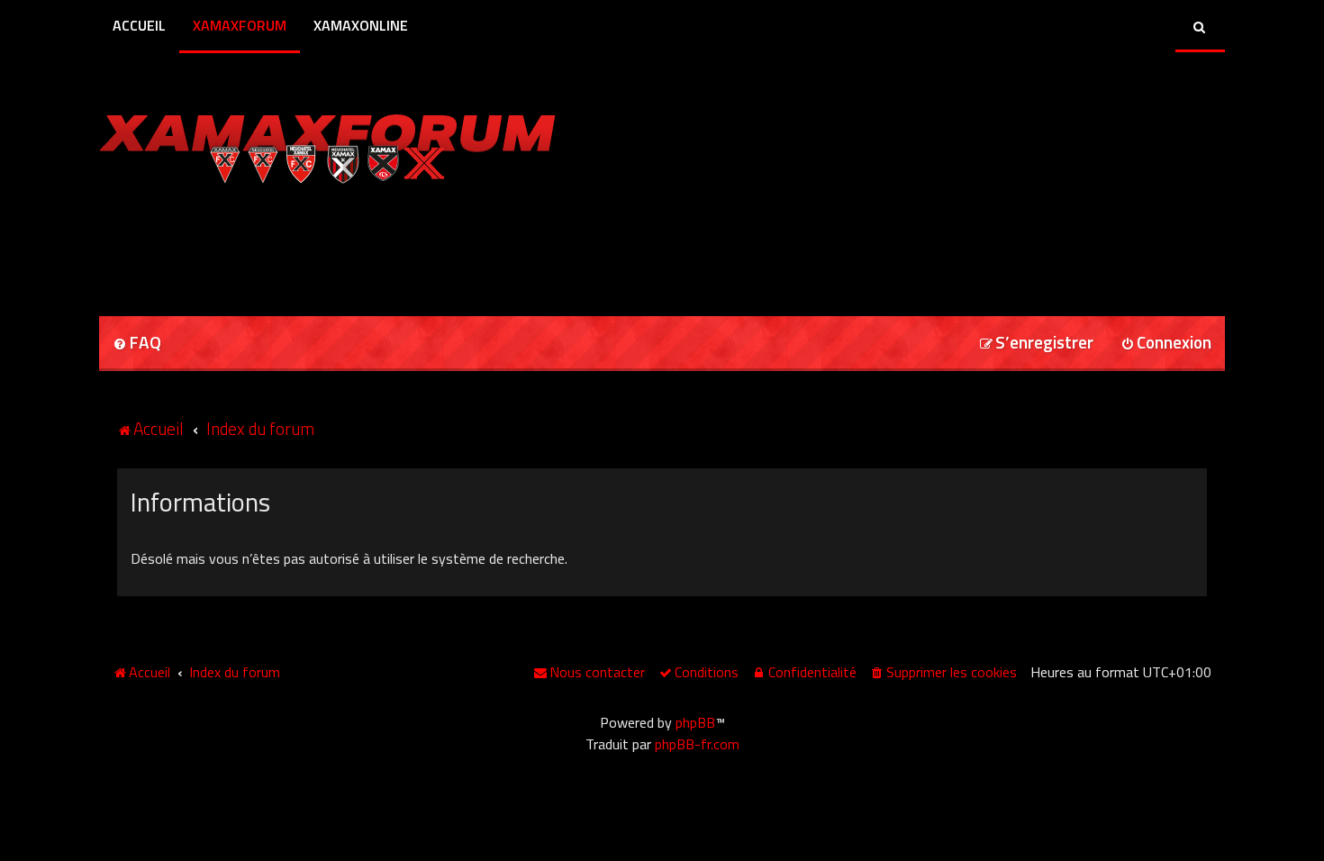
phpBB (695, 722)
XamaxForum (239, 25)
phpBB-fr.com (697, 744)
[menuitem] (137, 343)
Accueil (139, 25)
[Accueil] (327, 144)
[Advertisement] (310, 244)
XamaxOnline (360, 25)
